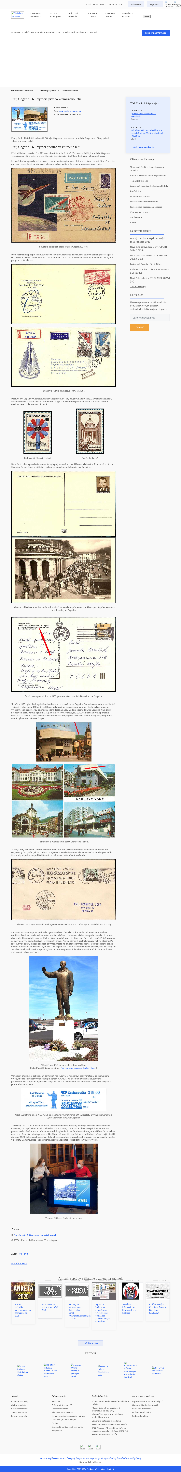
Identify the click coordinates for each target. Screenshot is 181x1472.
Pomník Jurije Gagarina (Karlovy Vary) (78, 1068)
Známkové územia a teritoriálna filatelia (149, 186)
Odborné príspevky (36, 15)
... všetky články (138, 286)
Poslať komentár (19, 1263)
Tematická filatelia (70, 90)
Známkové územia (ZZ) (62, 1405)
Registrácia (155, 4)
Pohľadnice (135, 191)
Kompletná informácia (155, 32)
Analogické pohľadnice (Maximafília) (68, 1427)
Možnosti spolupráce (141, 1412)
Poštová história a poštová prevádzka (148, 175)
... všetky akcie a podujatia (142, 147)
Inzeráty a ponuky (127, 15)
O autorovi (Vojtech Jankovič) (145, 1405)
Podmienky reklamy (140, 1416)
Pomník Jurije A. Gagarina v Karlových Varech (35, 1235)
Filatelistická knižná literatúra (144, 201)
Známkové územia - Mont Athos (145, 264)
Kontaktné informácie (141, 1408)
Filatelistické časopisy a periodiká (146, 207)
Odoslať (139, 327)
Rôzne (133, 222)
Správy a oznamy (92, 15)
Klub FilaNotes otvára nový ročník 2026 (50, 1307)
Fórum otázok (115, 4)
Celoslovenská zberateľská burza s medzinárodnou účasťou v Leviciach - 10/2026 (147, 133)
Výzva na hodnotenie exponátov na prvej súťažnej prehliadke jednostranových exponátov (102, 1313)
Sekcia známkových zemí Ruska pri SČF (109, 1424)
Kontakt (103, 4)
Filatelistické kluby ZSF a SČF (104, 1434)
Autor (95, 4)
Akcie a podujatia (55, 15)
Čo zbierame (136, 217)
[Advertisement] (90, 66)
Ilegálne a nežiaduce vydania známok (68, 1416)
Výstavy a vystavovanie (62, 1412)
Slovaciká (56, 1401)
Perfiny (55, 1423)
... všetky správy (90, 1343)
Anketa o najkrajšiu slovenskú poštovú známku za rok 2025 (23, 1310)
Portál (88, 4)
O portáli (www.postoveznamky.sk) (147, 1401)
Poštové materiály (73, 15)
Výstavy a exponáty (140, 212)
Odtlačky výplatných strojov (64, 1419)
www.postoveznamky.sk (22, 90)
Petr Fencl (23, 1253)
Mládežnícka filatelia (140, 196)
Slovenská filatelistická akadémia (106, 1421)
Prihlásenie (136, 4)
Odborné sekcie (110, 15)
